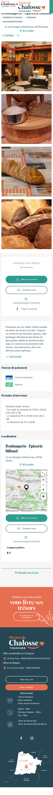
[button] (18, 35)
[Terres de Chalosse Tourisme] (31, 6)
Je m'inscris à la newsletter (26, 616)
